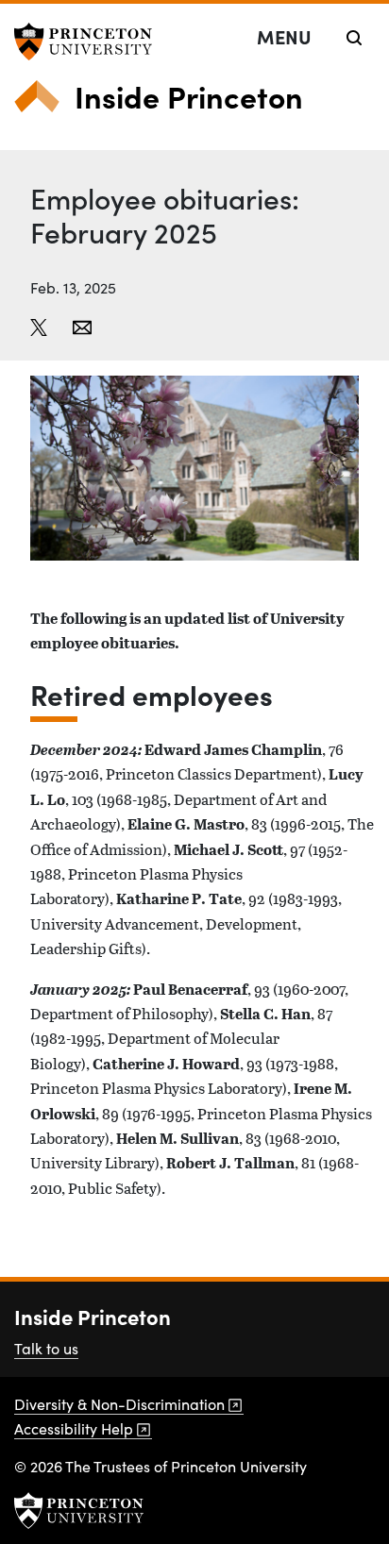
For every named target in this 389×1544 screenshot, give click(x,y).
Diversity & (119, 1404)
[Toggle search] (354, 37)
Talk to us (46, 1348)
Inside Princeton (189, 96)
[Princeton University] (89, 41)
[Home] (44, 103)
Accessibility (73, 1428)
